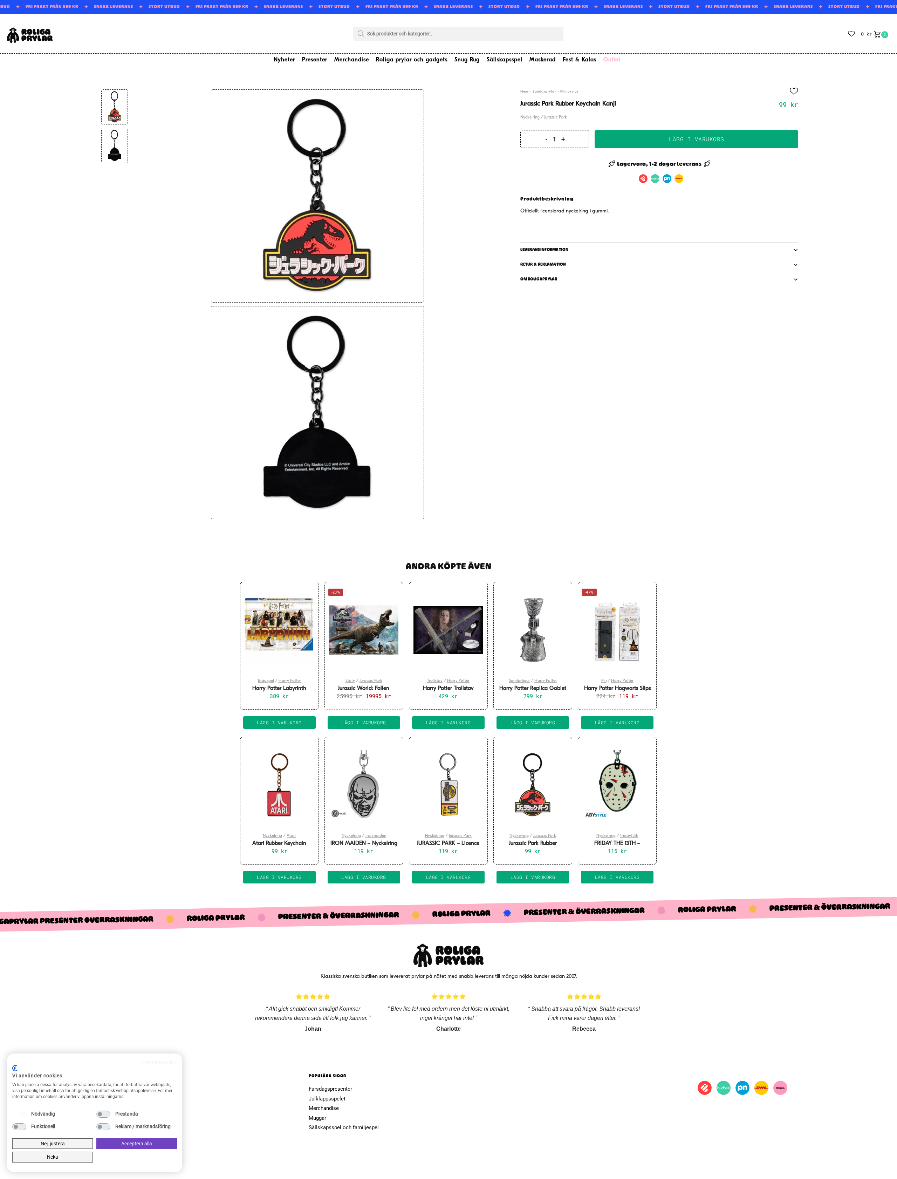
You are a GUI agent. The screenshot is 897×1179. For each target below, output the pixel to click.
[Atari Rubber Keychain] (279, 785)
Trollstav (435, 681)
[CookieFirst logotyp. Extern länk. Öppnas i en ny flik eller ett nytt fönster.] (15, 1068)
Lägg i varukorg (696, 139)
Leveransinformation (544, 249)
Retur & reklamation (543, 264)
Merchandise (324, 1108)
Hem (524, 92)
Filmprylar (569, 92)
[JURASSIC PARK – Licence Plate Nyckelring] (448, 785)
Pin (604, 681)
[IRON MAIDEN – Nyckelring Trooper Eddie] (364, 785)
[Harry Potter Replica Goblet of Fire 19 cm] (533, 630)
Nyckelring (530, 117)
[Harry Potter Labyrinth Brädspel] (279, 630)
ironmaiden (375, 836)
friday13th (629, 836)
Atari (291, 836)
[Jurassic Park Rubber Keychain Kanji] (533, 785)
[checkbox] (19, 1114)
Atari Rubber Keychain (279, 843)
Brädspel (266, 681)
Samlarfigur (519, 681)
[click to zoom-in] (317, 196)
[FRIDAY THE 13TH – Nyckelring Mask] (617, 785)
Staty (350, 681)
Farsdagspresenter (330, 1089)
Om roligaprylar (538, 279)
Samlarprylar (544, 92)
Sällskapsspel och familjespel (344, 1127)
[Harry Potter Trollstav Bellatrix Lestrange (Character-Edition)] (448, 630)
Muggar (317, 1118)
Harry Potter (290, 681)
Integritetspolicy (159, 1062)
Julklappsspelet (327, 1099)
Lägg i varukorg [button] (279, 722)
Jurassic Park (555, 117)
